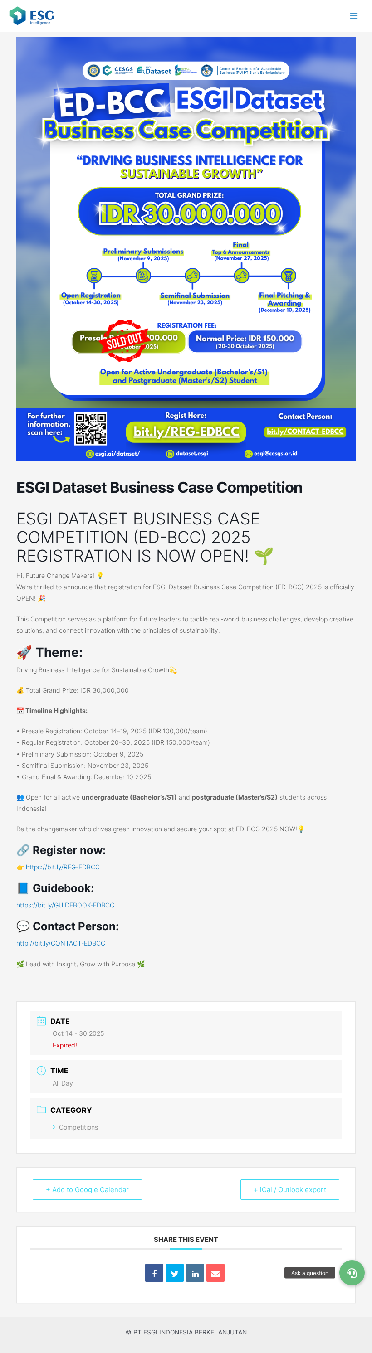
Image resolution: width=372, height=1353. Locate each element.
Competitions (78, 1127)
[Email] (215, 1273)
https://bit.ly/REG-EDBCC (63, 867)
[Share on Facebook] (154, 1273)
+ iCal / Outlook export (290, 1189)
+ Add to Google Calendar (87, 1189)
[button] (352, 1272)
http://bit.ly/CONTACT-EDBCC (60, 943)
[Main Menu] (354, 16)
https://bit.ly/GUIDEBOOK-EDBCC (65, 905)
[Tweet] (175, 1273)
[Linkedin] (195, 1273)
